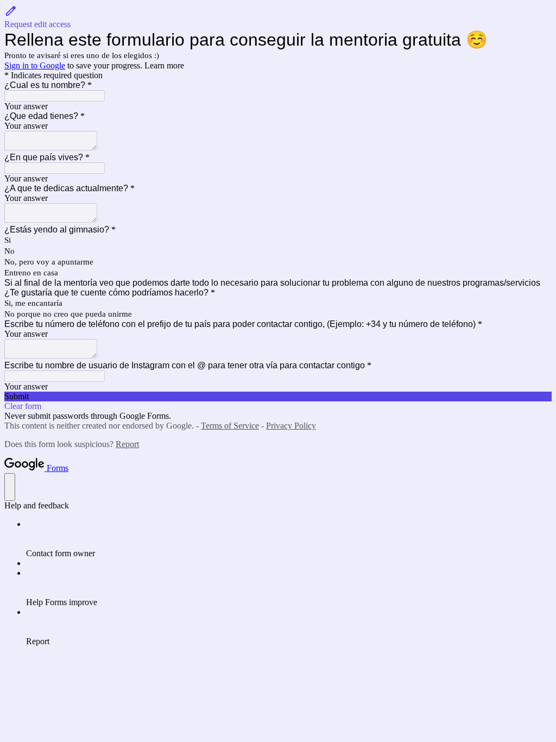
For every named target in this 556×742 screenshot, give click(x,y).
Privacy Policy (291, 425)
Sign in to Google (34, 65)
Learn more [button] (164, 65)
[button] (278, 16)
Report (127, 444)
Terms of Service (230, 425)
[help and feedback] (9, 487)
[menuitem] (289, 538)
